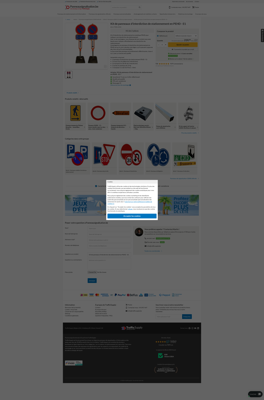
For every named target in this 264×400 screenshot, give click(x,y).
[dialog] (132, 200)
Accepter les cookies (132, 216)
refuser (130, 209)
